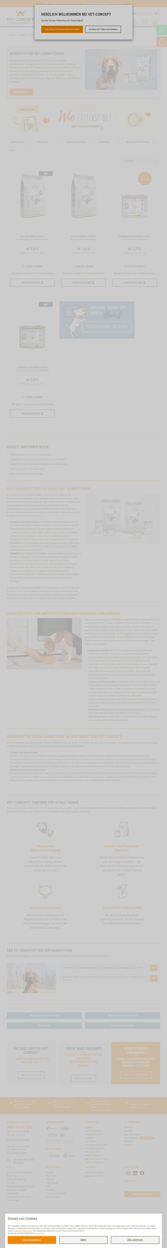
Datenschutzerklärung (23, 1231)
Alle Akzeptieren (32, 1240)
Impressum (39, 1233)
